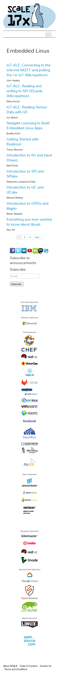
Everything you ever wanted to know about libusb (29, 222)
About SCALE (10, 665)
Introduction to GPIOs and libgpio (27, 206)
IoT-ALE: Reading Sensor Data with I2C (27, 109)
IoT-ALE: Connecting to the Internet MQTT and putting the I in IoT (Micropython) (28, 70)
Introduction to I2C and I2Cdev (25, 190)
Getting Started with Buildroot (23, 142)
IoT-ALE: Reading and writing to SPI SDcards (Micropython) (24, 90)
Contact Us (45, 665)
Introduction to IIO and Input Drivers (29, 157)
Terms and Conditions (15, 669)
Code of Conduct (28, 665)
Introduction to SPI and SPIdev (25, 174)
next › (38, 237)
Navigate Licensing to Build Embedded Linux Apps (28, 125)
